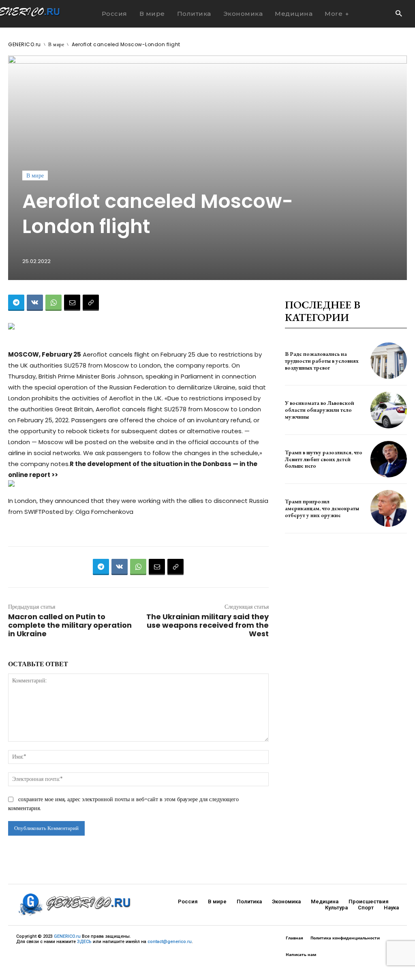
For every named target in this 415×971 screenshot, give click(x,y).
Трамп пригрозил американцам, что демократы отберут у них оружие (322, 508)
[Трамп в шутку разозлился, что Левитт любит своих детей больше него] (388, 459)
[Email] (72, 303)
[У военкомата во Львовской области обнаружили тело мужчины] (388, 409)
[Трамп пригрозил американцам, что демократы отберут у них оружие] (388, 508)
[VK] (35, 303)
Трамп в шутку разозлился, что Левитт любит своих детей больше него (323, 459)
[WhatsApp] (53, 303)
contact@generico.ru (170, 941)
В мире (56, 44)
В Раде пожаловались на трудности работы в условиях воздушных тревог (322, 360)
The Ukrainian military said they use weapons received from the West (207, 625)
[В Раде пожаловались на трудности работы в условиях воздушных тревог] (388, 360)
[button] (398, 14)
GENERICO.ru (24, 44)
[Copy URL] (91, 303)
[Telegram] (16, 303)
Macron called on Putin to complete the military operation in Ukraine (70, 625)
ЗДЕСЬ (84, 941)
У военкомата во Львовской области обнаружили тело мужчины (319, 409)
